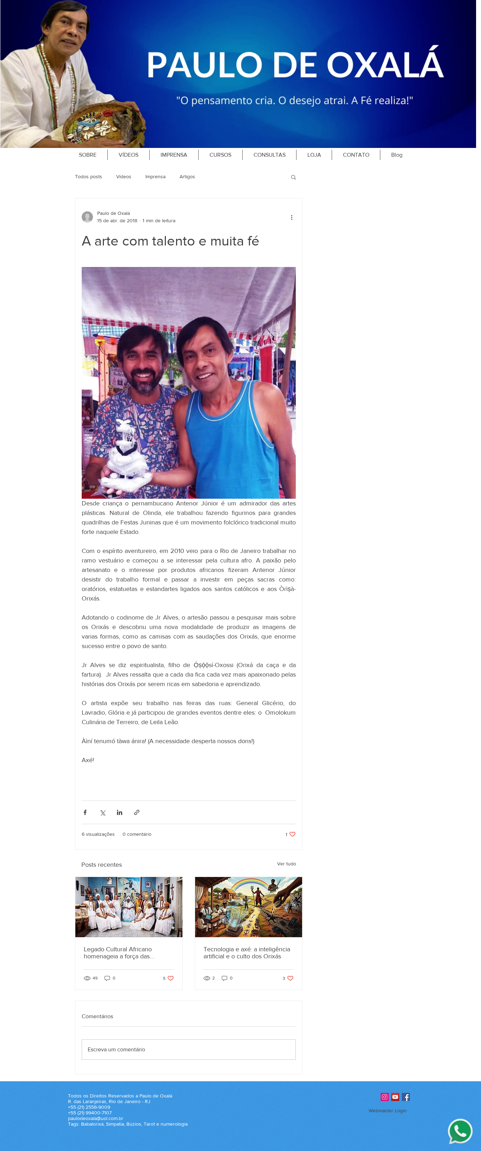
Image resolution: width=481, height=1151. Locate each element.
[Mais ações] (291, 217)
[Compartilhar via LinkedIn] (119, 812)
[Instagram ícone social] (385, 1097)
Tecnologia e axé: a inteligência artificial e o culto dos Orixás (247, 953)
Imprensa (155, 176)
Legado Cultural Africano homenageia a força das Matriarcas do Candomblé (119, 953)
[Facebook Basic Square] (406, 1097)
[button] (293, 177)
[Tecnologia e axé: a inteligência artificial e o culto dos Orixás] (248, 907)
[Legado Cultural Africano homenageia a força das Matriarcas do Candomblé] (128, 907)
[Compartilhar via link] (136, 812)
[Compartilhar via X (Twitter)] (102, 812)
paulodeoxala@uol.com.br (95, 1118)
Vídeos (123, 176)
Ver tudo (286, 863)
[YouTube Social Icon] (395, 1097)
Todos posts (88, 176)
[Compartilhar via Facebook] (85, 812)
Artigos (187, 176)
